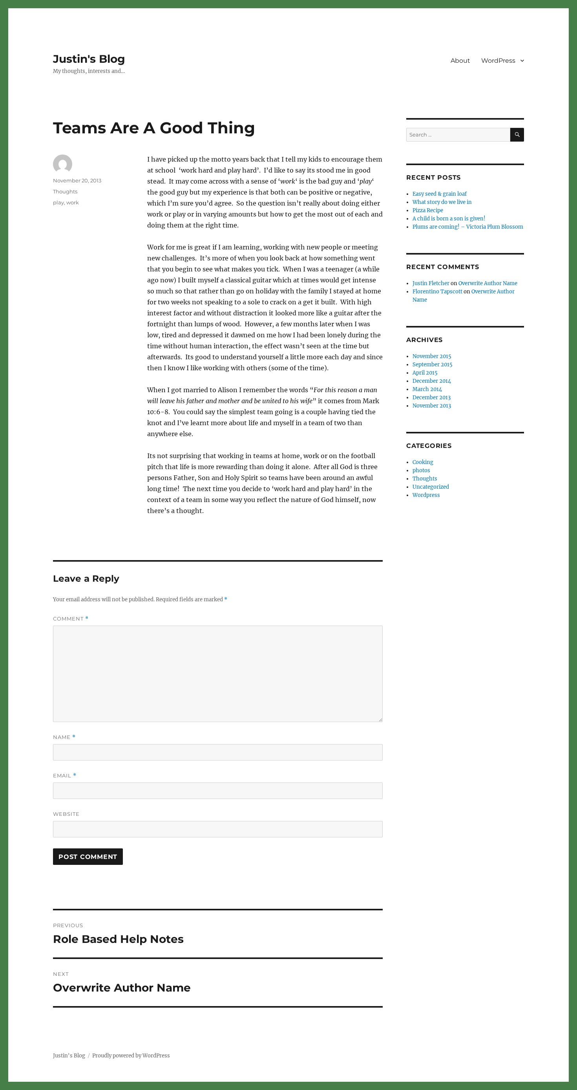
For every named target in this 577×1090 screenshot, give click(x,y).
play (58, 202)
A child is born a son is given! (449, 218)
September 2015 (433, 364)
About (460, 60)
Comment (71, 618)
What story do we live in (442, 202)
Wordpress (426, 495)
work (72, 202)
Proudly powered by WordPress (131, 1055)
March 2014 (427, 389)
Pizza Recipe (428, 210)
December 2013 (432, 397)
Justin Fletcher (431, 283)
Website (66, 814)
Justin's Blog (89, 59)
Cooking (423, 462)
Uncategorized (431, 487)
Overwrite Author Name (487, 283)
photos (421, 470)
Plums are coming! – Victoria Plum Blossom (468, 227)
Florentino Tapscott (437, 291)
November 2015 (432, 356)
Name (64, 737)
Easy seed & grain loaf (440, 194)
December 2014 (432, 381)
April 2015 (425, 372)
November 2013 (432, 405)
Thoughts (65, 191)
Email (65, 775)
